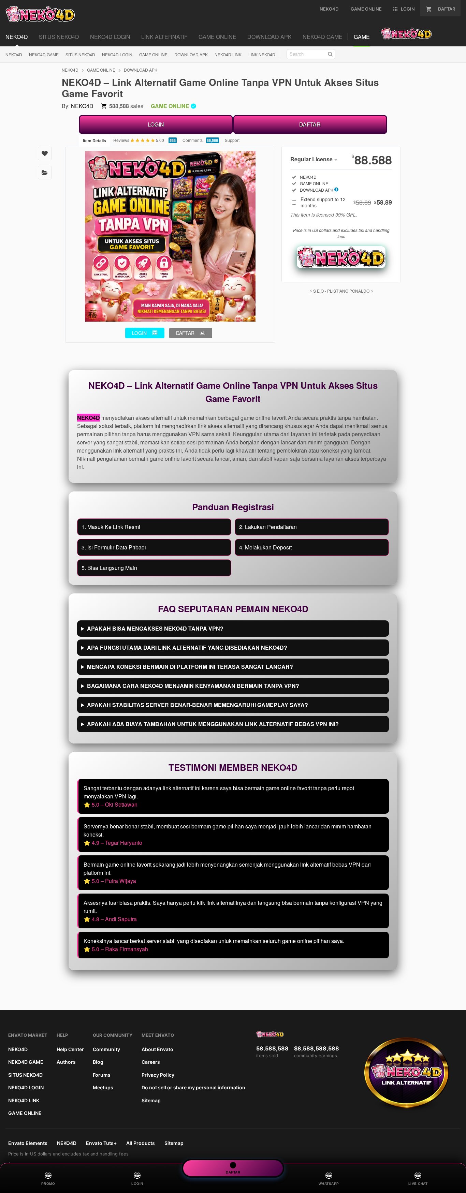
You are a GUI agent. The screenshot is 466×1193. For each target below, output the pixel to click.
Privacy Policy (158, 1075)
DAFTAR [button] (185, 332)
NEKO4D (13, 54)
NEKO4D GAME (44, 54)
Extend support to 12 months (346, 202)
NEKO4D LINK (228, 54)
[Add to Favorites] (45, 153)
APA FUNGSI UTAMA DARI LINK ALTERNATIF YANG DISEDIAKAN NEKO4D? (187, 647)
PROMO (48, 1183)
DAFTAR (310, 124)
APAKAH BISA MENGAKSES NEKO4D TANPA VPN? (155, 628)
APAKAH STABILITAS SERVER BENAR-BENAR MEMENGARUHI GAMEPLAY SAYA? (197, 705)
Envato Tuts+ (101, 1143)
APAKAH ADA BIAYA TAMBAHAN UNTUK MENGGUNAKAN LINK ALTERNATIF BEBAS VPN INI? (213, 724)
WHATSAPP (329, 1183)
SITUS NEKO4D (80, 54)
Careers (151, 1062)
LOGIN (156, 124)
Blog (98, 1062)
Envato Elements (27, 1143)
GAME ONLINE (153, 54)
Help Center (70, 1049)
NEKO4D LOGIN (117, 54)
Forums (102, 1075)
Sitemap (151, 1100)
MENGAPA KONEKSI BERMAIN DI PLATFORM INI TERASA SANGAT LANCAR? (190, 667)
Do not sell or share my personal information (193, 1087)
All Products (140, 1143)
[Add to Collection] (45, 172)
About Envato (157, 1049)
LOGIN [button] (139, 332)
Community (106, 1049)
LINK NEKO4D (261, 54)
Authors (66, 1062)
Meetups (103, 1087)
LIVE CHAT (418, 1183)
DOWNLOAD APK (191, 54)
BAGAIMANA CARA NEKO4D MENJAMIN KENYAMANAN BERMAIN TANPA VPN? (193, 686)
